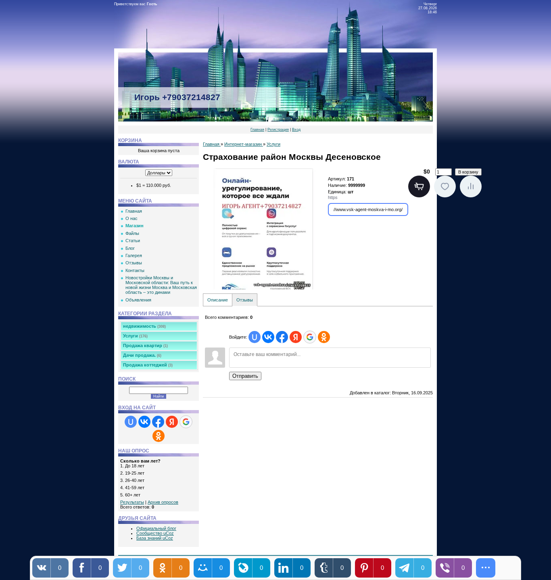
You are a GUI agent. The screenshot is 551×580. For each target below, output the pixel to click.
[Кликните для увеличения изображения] (263, 228)
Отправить (245, 376)
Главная (257, 130)
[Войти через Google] (185, 421)
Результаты (132, 502)
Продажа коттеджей (148, 364)
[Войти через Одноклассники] (158, 436)
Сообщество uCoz (155, 533)
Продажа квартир (145, 345)
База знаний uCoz (154, 538)
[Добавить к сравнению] (471, 186)
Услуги (135, 335)
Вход (296, 130)
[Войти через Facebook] (158, 422)
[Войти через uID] (131, 422)
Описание (217, 299)
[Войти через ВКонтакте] (144, 422)
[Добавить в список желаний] (445, 186)
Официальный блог (156, 528)
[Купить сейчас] (419, 186)
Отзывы (244, 299)
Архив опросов (163, 502)
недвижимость (144, 326)
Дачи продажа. (142, 355)
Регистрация (278, 130)
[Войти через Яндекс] (172, 422)
